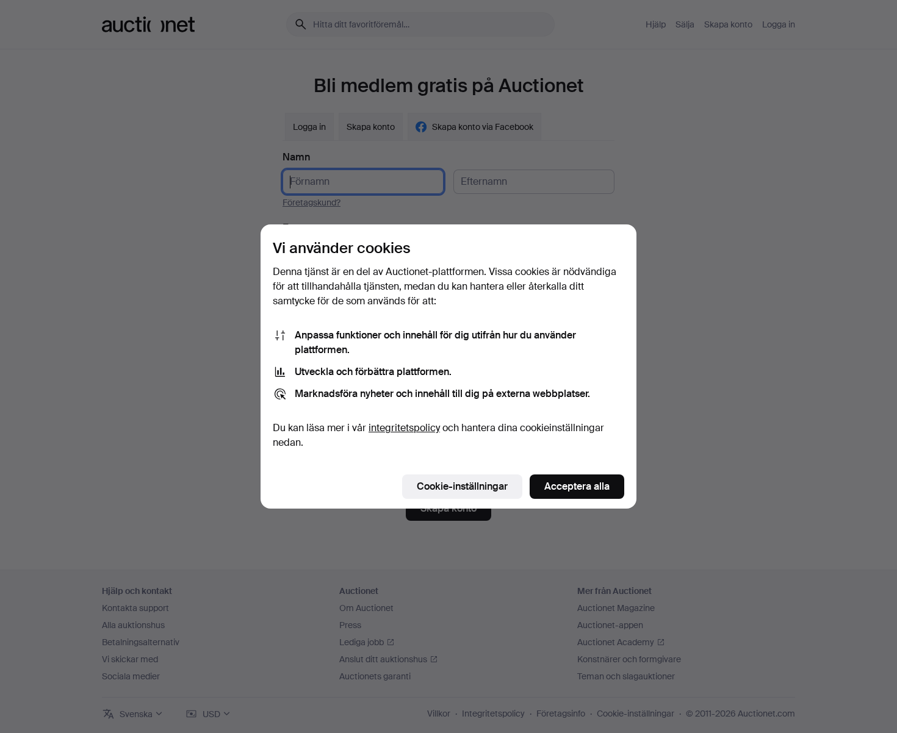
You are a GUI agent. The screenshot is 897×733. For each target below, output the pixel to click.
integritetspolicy (404, 427)
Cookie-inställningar (462, 486)
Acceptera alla (577, 486)
